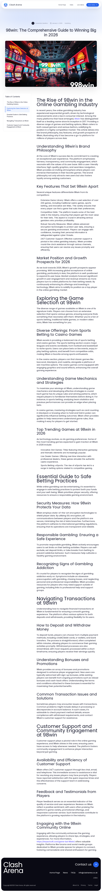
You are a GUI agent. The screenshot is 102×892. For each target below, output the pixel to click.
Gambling (68, 23)
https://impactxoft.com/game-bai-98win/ (56, 841)
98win (77, 119)
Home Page (55, 872)
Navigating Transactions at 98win (18, 121)
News (65, 872)
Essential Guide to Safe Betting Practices (17, 115)
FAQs (73, 872)
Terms (90, 885)
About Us (76, 885)
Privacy (83, 885)
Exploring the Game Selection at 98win (17, 109)
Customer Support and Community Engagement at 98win (18, 126)
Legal (96, 885)
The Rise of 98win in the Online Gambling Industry (17, 103)
